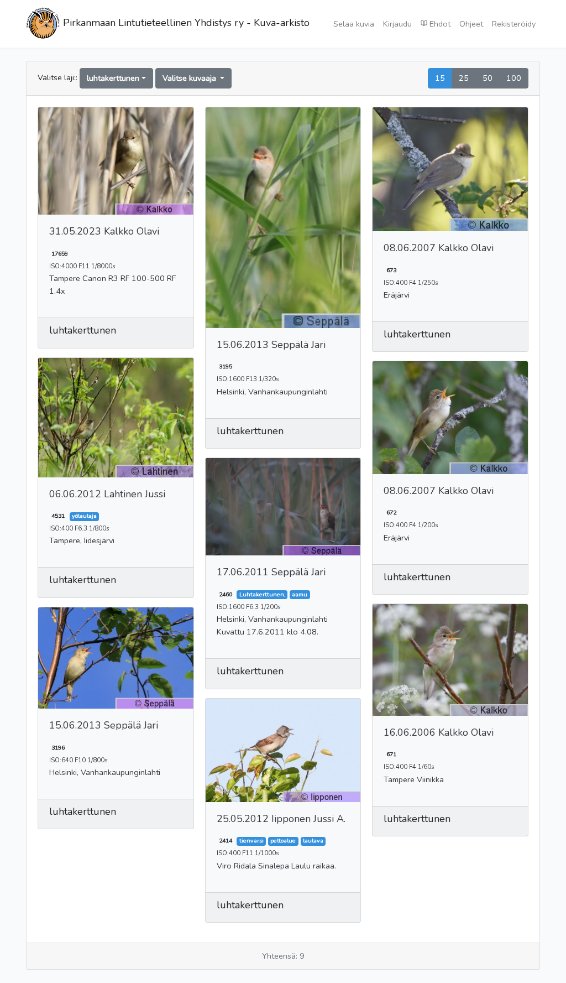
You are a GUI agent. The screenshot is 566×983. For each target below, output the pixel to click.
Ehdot (438, 23)
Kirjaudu (397, 23)
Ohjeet (471, 23)
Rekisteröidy (514, 23)
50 (487, 78)
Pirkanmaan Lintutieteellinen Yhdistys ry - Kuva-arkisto (185, 22)
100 (513, 78)
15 (440, 78)
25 (464, 78)
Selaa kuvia (353, 23)
